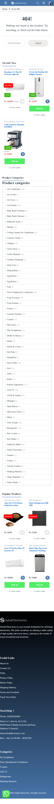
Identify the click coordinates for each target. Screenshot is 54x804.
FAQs (2, 673)
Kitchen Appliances (15, 385)
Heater (9, 341)
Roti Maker (11, 439)
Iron (8, 368)
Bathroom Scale (13, 222)
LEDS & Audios (14, 395)
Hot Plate (11, 352)
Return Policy (6, 682)
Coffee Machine (9, 122)
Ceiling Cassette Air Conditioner (20, 232)
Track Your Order (8, 697)
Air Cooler (11, 194)
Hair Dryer (11, 325)
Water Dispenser (14, 477)
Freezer (10, 308)
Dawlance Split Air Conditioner (13, 70)
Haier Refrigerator (35, 500)
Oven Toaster (12, 423)
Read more (22, 101)
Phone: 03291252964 (10, 716)
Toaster (10, 461)
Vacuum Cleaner (14, 466)
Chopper (10, 243)
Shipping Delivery (8, 687)
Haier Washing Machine (37, 545)
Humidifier (11, 357)
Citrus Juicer (12, 249)
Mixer (9, 417)
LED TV (11, 390)
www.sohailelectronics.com (12, 733)
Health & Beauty (14, 336)
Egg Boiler (11, 281)
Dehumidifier (12, 270)
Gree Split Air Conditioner (13, 546)
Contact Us (5, 668)
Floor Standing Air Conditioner (20, 292)
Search (37, 3)
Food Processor (13, 298)
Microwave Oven (14, 412)
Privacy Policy (6, 678)
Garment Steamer (14, 314)
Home (4, 9)
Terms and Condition (9, 692)
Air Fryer (11, 200)
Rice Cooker (12, 433)
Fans (9, 287)
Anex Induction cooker (12, 500)
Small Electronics (14, 450)
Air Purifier (33, 69)
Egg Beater (11, 276)
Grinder (10, 319)
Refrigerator (12, 428)
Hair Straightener (14, 330)
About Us (4, 663)
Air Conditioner (9, 69)
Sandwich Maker (14, 444)
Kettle (9, 379)
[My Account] (43, 3)
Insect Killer (12, 363)
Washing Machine (14, 471)
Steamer (10, 455)
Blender (10, 227)
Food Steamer (13, 303)
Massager (11, 401)
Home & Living (13, 347)
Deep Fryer (11, 265)
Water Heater (12, 482)
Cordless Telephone (15, 260)
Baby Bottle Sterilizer (16, 211)
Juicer (9, 374)
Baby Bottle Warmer (15, 216)
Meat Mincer (12, 406)
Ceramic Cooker (14, 238)
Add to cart (47, 101)
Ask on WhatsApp (39, 109)
